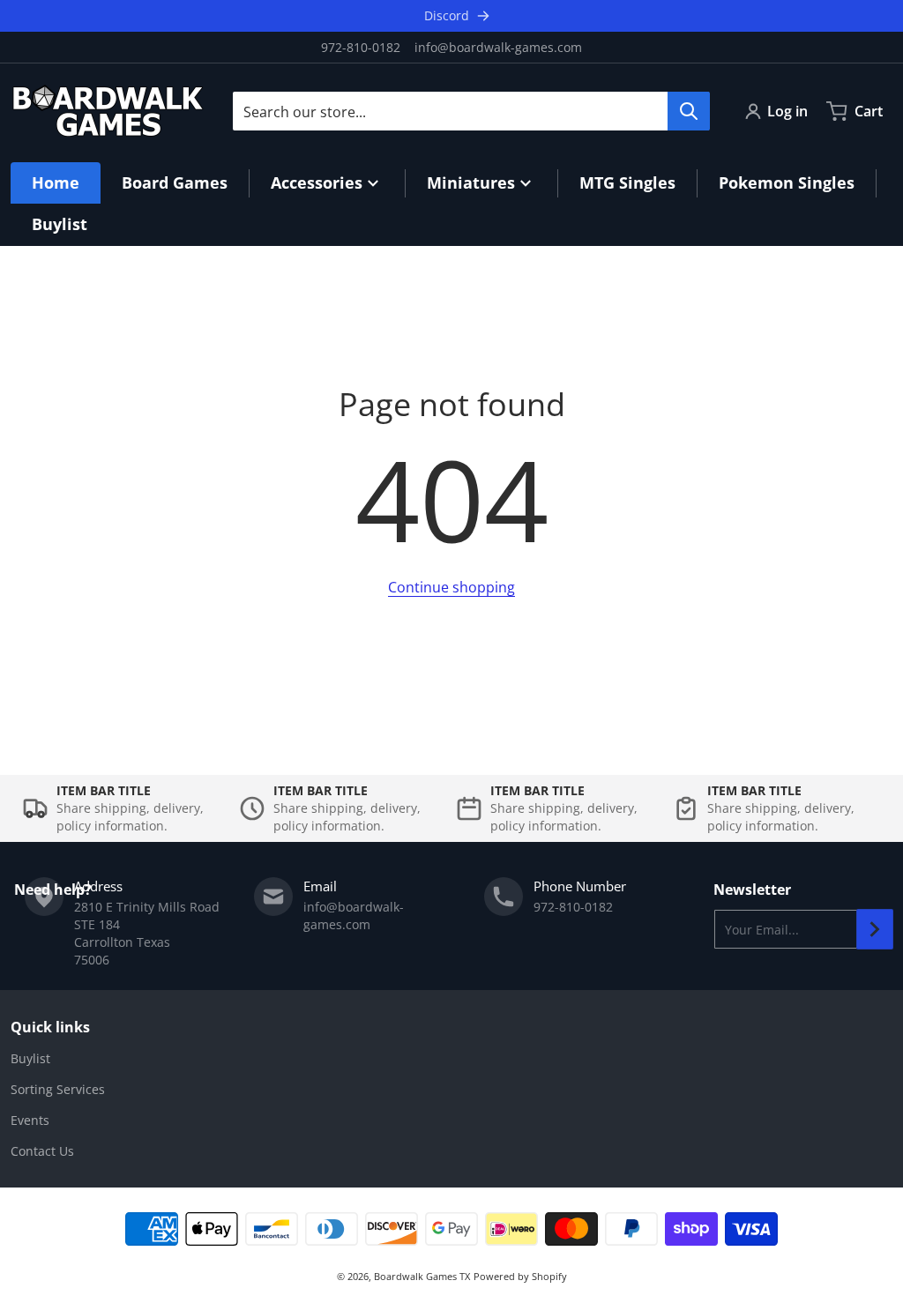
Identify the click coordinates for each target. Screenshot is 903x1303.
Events (30, 1120)
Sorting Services (58, 1089)
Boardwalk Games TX (422, 1276)
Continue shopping (451, 587)
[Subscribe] (874, 929)
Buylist (30, 1058)
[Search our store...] (689, 111)
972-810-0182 (360, 47)
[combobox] (471, 111)
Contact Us (42, 1151)
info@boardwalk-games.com (498, 47)
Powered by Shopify (520, 1276)
